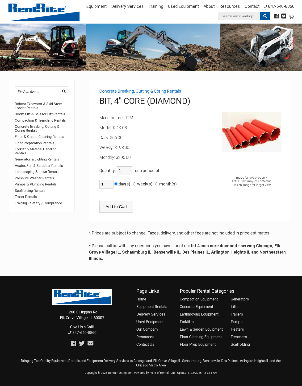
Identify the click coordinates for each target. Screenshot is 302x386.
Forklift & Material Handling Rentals (35, 151)
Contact (252, 6)
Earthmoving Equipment (199, 314)
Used (183, 6)
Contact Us (145, 344)
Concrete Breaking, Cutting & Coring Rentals (37, 128)
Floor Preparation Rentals (34, 143)
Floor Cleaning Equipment (201, 337)
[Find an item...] (64, 91)
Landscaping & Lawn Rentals (37, 172)
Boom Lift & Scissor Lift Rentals (40, 114)
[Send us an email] (90, 343)
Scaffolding (240, 344)
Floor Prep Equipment (198, 344)
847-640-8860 (83, 332)
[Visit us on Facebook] (276, 16)
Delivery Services (127, 6)
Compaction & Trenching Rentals (40, 121)
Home (141, 299)
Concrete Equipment (196, 306)
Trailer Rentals (26, 197)
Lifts (235, 306)
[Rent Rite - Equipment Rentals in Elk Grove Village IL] (44, 19)
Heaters (237, 329)
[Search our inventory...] (265, 16)
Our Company (147, 329)
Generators (240, 299)
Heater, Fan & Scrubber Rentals (39, 166)
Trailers (237, 314)
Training (155, 6)
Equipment (96, 6)
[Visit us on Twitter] (283, 16)
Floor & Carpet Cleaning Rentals (39, 137)
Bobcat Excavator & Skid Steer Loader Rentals (38, 106)
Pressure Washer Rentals (34, 178)
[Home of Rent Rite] (82, 304)
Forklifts (187, 322)
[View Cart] (291, 16)
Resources (229, 6)
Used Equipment (150, 322)
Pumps (237, 322)
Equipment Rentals (151, 306)
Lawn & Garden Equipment (201, 329)
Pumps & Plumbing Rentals (36, 184)
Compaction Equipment (199, 299)
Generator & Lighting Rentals (37, 159)
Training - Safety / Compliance (38, 203)
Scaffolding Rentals (30, 191)
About (209, 6)
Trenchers (239, 337)
